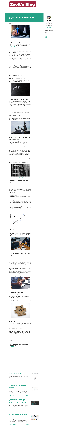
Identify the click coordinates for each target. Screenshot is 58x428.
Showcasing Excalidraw (15, 373)
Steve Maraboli (13, 46)
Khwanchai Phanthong (20, 39)
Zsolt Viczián (48, 20)
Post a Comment (13, 424)
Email (46, 37)
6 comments (12, 395)
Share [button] (10, 395)
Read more (27, 395)
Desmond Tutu (13, 346)
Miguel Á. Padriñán (20, 96)
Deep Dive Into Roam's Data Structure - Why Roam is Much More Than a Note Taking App (17, 401)
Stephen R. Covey (13, 185)
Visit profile (49, 27)
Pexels (23, 39)
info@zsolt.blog (25, 427)
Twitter (46, 36)
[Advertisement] (49, 49)
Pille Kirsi (20, 177)
